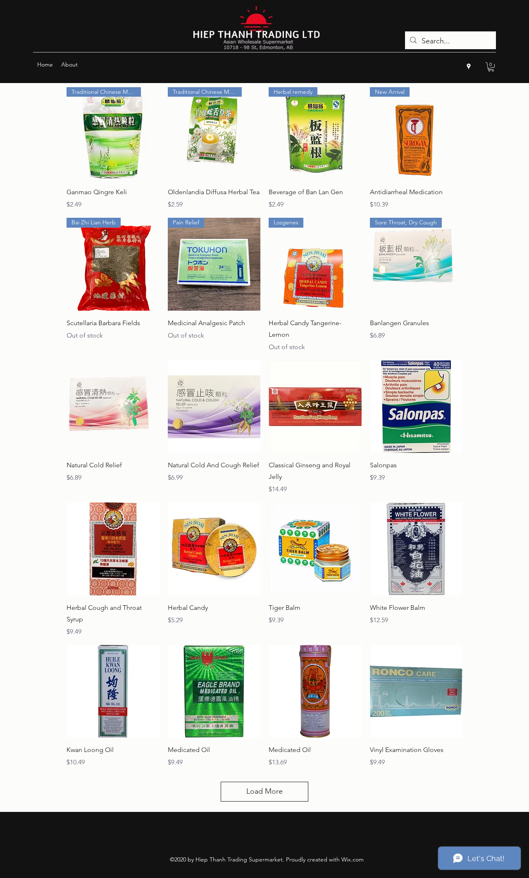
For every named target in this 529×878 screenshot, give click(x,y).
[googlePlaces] (469, 66)
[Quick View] (113, 406)
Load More (264, 791)
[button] (491, 66)
